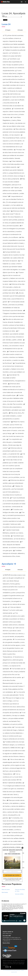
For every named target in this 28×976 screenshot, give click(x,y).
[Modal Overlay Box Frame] (12, 865)
